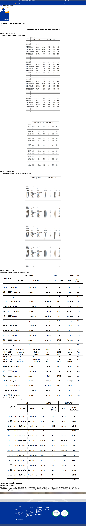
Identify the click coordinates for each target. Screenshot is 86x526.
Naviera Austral (24, 3)
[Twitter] (16, 519)
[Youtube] (20, 519)
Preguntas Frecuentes (43, 3)
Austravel (57, 3)
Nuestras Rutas (30, 507)
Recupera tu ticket (38, 514)
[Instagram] (22, 519)
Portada (1, 5)
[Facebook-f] (18, 519)
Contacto (51, 3)
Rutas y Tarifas (33, 3)
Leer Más (19, 490)
